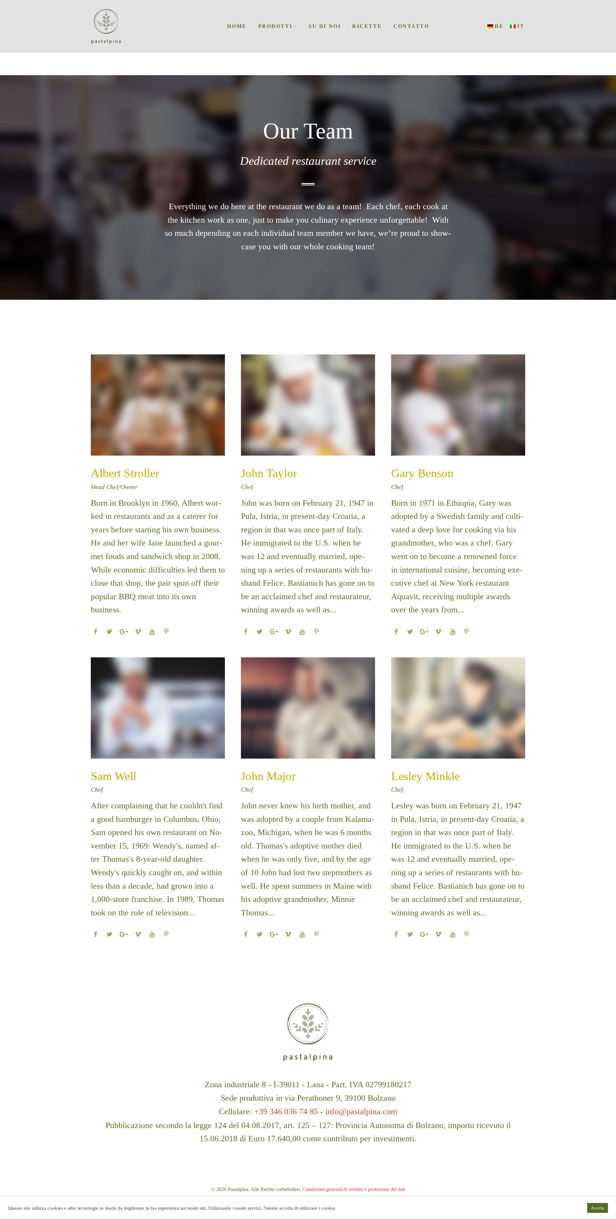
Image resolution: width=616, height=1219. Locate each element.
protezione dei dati (386, 1189)
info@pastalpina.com (361, 1111)
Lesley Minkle (425, 776)
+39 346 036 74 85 (286, 1111)
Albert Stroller (125, 473)
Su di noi (325, 26)
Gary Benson (422, 473)
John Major (268, 776)
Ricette (367, 26)
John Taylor (269, 473)
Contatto (411, 26)
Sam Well (113, 776)
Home (236, 26)
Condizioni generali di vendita (332, 1189)
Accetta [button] (597, 1208)
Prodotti (275, 26)
